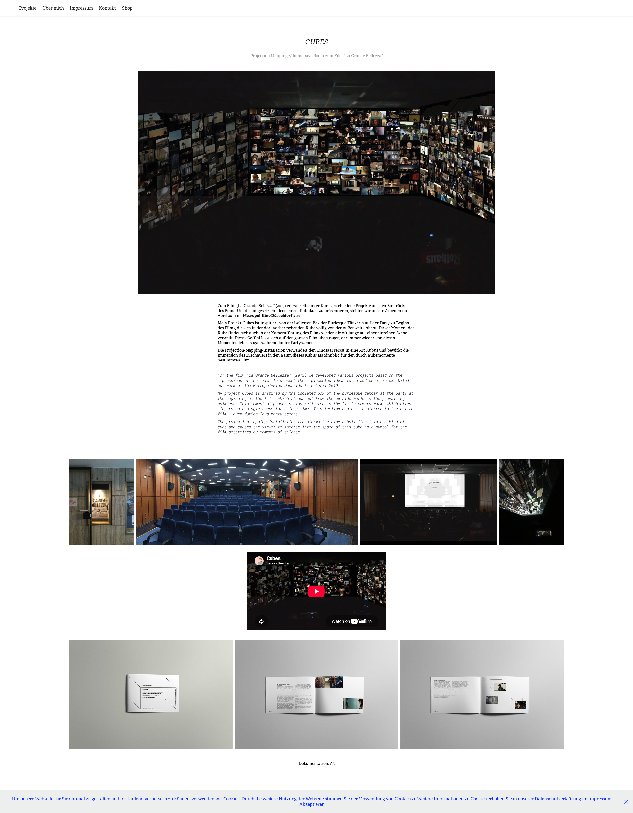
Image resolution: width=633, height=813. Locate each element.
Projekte (27, 8)
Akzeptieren (312, 804)
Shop (127, 8)
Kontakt (107, 8)
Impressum (81, 8)
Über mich (53, 8)
